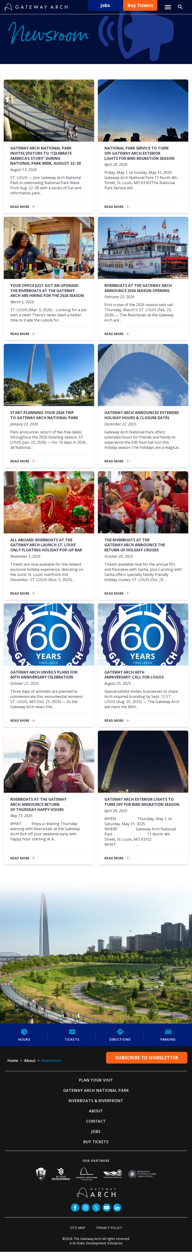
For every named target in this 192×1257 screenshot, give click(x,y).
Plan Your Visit (96, 1080)
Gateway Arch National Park (96, 1090)
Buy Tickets (140, 5)
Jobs (105, 5)
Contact (96, 1121)
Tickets (72, 1039)
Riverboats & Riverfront (96, 1100)
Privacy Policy (109, 1227)
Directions (120, 1039)
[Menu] (168, 7)
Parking (168, 1039)
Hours (24, 1039)
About (96, 1111)
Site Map (77, 1227)
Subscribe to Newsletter (146, 1058)
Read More (20, 206)
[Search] (180, 7)
